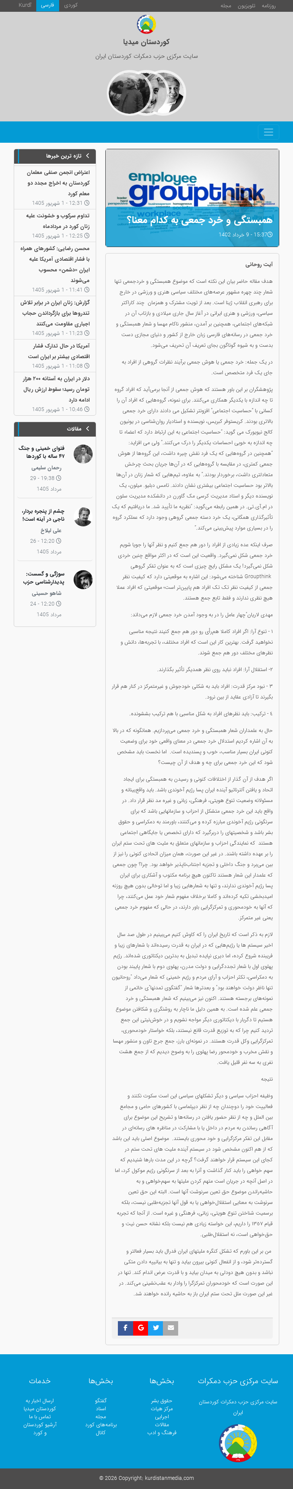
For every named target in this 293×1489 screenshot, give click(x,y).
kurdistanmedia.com (169, 1478)
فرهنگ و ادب (162, 1433)
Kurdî (25, 5)
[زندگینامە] (130, 93)
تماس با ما (40, 1417)
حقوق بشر (161, 1401)
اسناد (101, 1409)
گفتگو (101, 1401)
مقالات (162, 1425)
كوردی (71, 5)
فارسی (47, 5)
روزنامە (269, 6)
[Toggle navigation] (268, 132)
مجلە (226, 6)
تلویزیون (246, 6)
